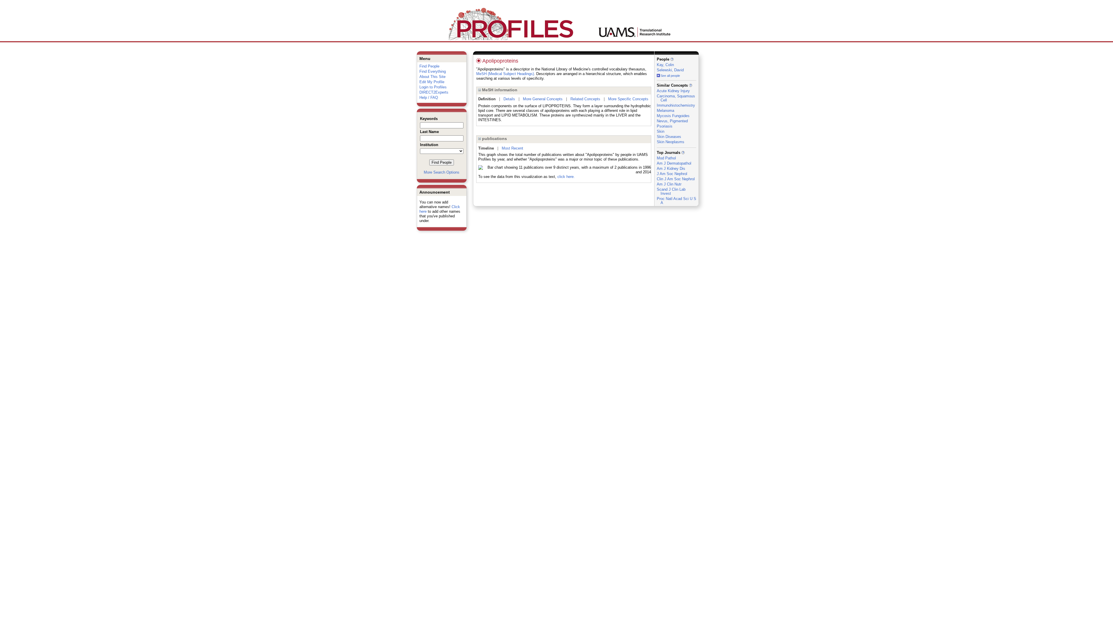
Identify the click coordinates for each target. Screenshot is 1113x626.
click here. (566, 176)
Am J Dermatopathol (674, 163)
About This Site (432, 76)
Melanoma (665, 110)
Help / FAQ (428, 97)
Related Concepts (585, 99)
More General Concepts (543, 99)
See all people (670, 75)
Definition (487, 99)
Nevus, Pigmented (672, 121)
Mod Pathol (666, 158)
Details (509, 99)
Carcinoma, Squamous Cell (676, 98)
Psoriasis (664, 126)
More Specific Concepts (628, 99)
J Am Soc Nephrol (672, 174)
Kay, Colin (665, 65)
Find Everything (432, 71)
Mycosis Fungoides (673, 116)
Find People (429, 66)
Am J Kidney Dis (671, 168)
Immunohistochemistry (676, 105)
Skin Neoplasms (670, 142)
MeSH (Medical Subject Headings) (505, 74)
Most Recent (512, 148)
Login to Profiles (433, 87)
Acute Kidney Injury (673, 91)
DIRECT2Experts (433, 92)
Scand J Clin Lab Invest (671, 191)
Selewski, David (670, 70)
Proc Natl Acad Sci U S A (676, 200)
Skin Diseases (669, 136)
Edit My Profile (431, 82)
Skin (660, 131)
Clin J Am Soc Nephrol (676, 179)
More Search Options (441, 172)
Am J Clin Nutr (669, 184)
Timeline (486, 148)
